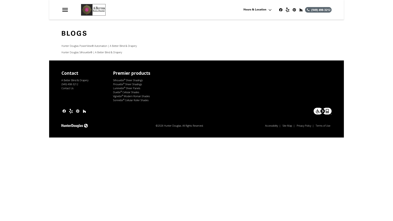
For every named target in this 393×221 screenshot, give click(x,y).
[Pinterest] (294, 10)
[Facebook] (281, 10)
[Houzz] (301, 10)
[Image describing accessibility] (323, 111)
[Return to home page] (125, 10)
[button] (65, 10)
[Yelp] (287, 10)
